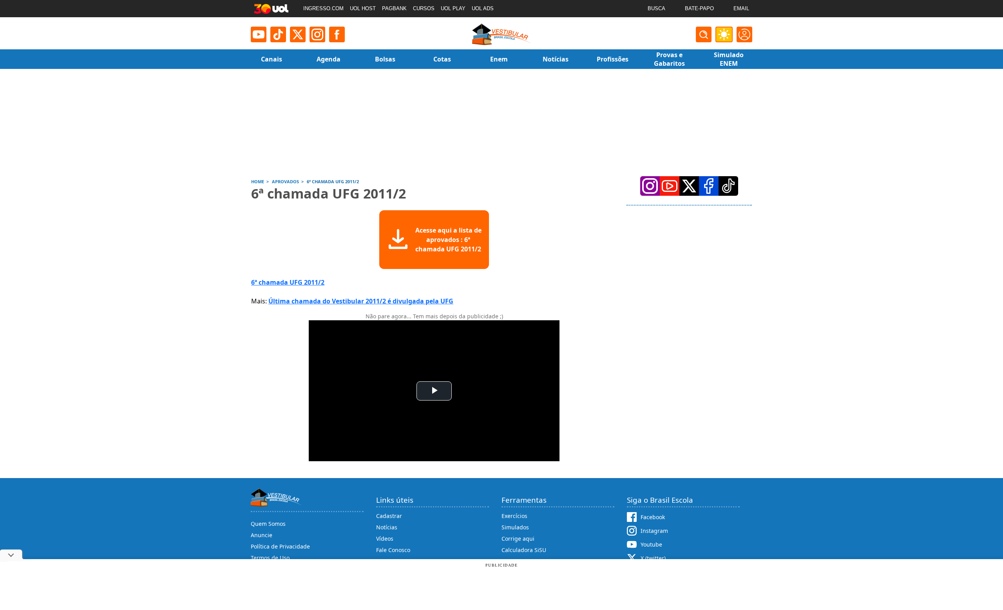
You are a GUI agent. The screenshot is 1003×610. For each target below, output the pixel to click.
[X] (298, 34)
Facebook (653, 517)
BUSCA (656, 8)
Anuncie (261, 535)
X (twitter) (653, 558)
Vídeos (384, 538)
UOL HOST (363, 8)
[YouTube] (669, 186)
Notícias (386, 527)
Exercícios (514, 516)
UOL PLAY (453, 8)
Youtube (651, 544)
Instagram (654, 530)
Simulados (515, 527)
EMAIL (741, 8)
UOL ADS (483, 8)
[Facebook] (709, 186)
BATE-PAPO (699, 8)
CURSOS (424, 8)
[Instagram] (317, 34)
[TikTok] (278, 34)
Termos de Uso (270, 557)
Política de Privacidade (280, 546)
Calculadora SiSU (524, 550)
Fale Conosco (393, 550)
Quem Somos (268, 523)
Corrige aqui (518, 538)
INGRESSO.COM (323, 8)
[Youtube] (258, 34)
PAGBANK (394, 8)
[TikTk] (728, 186)
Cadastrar (389, 516)
